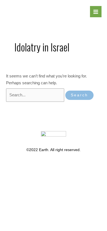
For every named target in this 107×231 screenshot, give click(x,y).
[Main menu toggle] (96, 12)
